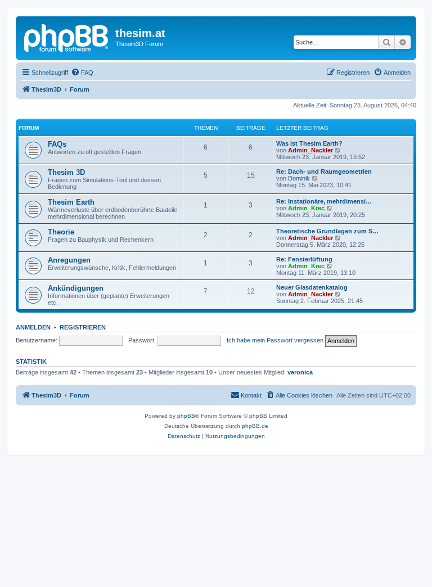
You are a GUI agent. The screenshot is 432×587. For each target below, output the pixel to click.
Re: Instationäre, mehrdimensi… (324, 201)
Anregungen (69, 260)
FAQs (57, 144)
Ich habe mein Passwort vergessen (275, 340)
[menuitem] (82, 72)
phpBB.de (255, 426)
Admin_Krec (306, 208)
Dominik (299, 178)
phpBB (186, 416)
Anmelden (33, 327)
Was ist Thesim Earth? (309, 143)
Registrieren (83, 327)
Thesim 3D (66, 172)
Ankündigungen (76, 288)
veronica (300, 372)
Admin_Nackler (310, 150)
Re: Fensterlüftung (304, 259)
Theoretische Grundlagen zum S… (327, 231)
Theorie (61, 232)
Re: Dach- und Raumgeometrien (324, 171)
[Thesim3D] (67, 37)
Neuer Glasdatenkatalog (312, 287)
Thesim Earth (71, 202)
